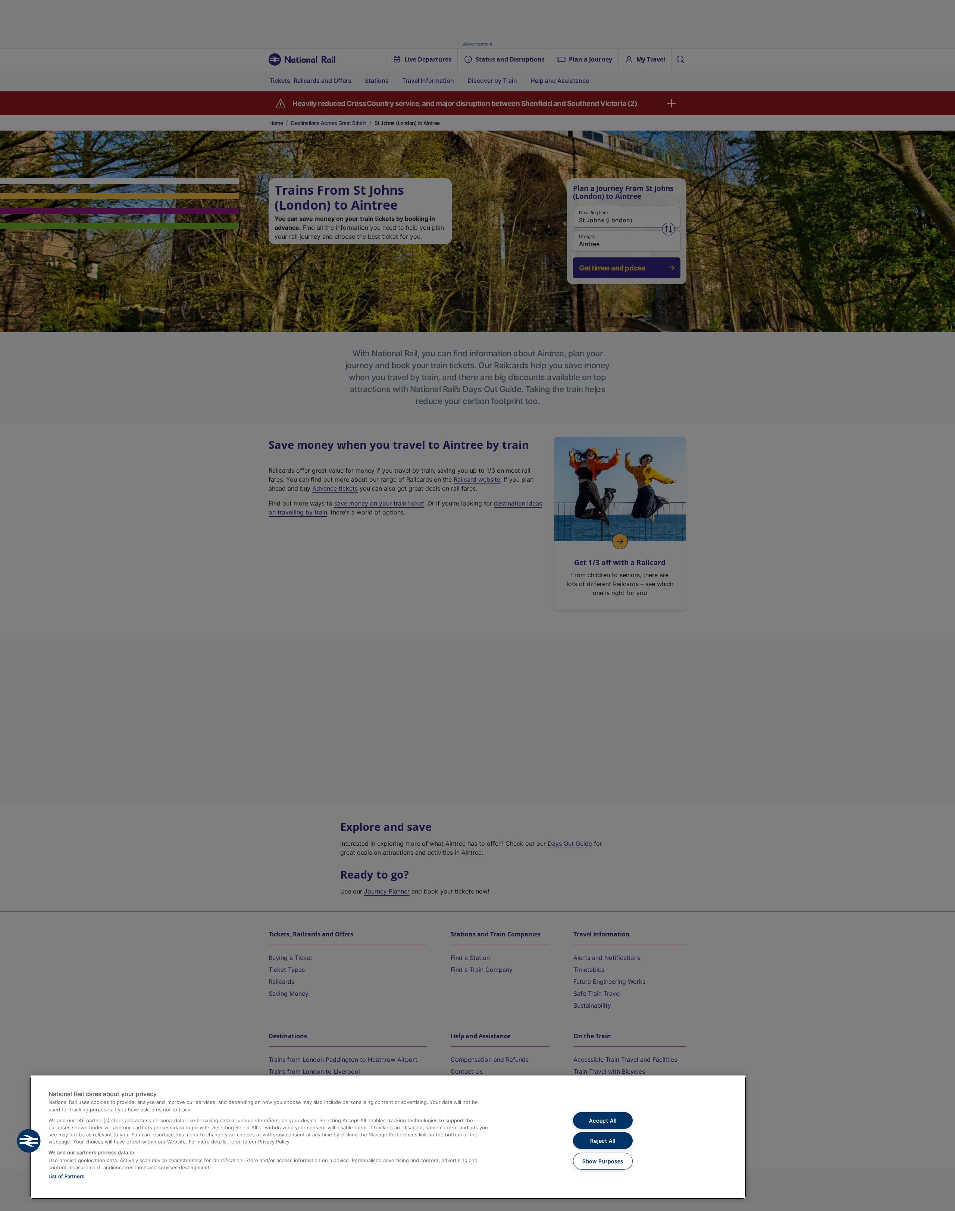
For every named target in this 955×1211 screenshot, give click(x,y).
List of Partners (66, 1176)
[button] (29, 1141)
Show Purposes (602, 1161)
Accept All (602, 1120)
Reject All (602, 1141)
